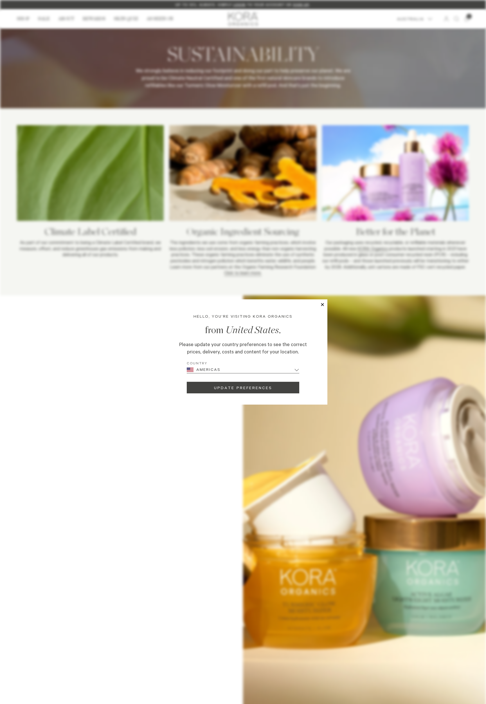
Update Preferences (243, 387)
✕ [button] (322, 304)
